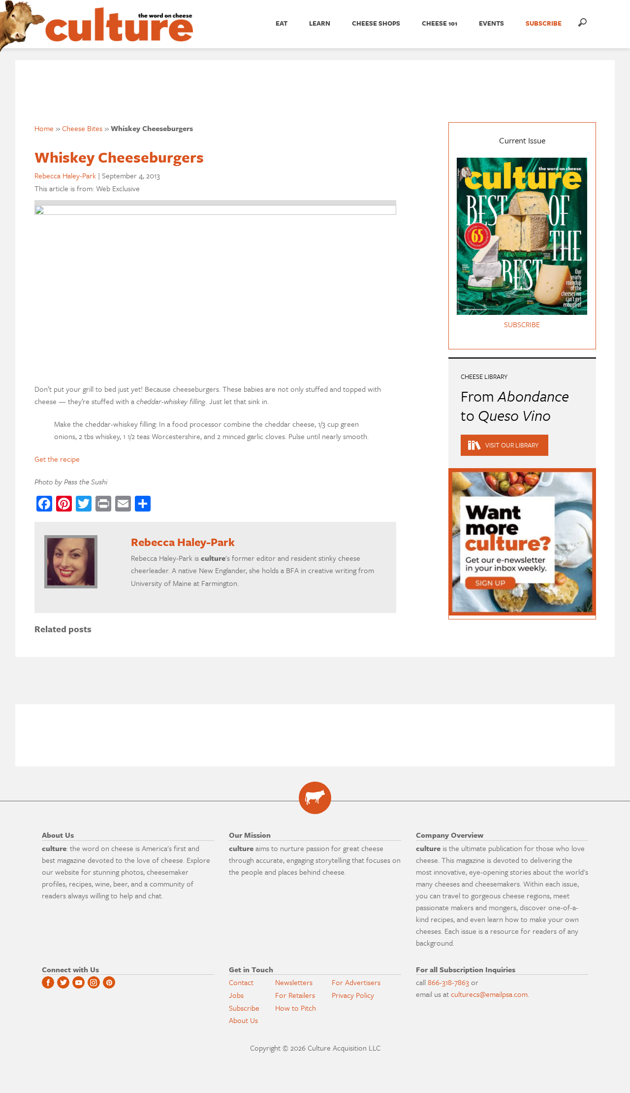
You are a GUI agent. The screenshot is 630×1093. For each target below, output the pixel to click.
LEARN (319, 23)
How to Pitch (295, 1007)
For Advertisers (356, 982)
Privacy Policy (353, 995)
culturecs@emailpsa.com (489, 994)
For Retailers (295, 995)
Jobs (236, 995)
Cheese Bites (82, 128)
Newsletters (294, 982)
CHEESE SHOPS (376, 23)
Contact (241, 982)
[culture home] (119, 33)
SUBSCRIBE (544, 23)
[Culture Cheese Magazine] (315, 798)
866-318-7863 (448, 982)
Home (44, 128)
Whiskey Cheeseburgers (119, 157)
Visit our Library (511, 445)
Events (491, 23)
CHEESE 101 (439, 23)
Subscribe (244, 1007)
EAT (281, 23)
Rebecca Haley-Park (65, 175)
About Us (243, 1020)
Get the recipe (57, 458)
